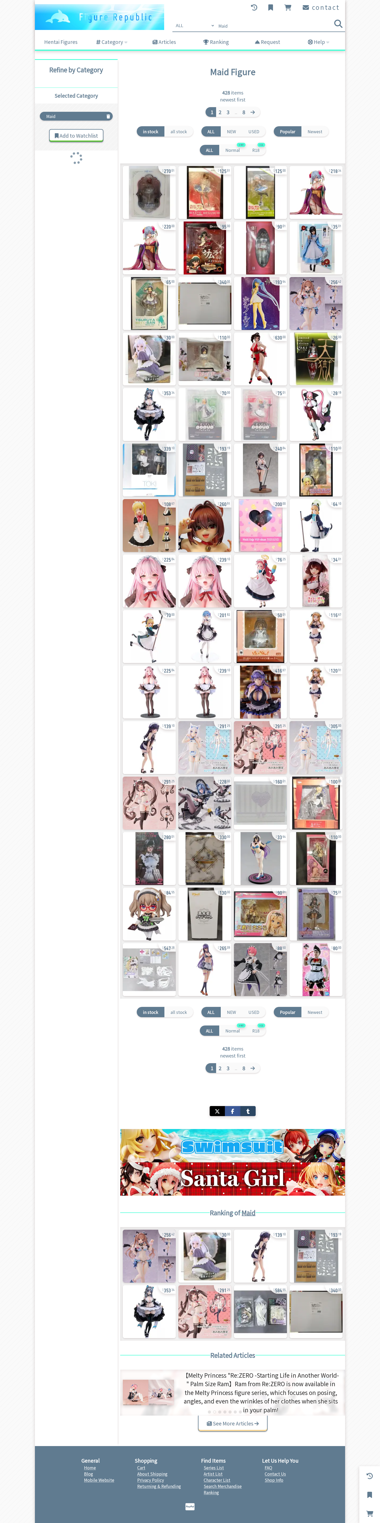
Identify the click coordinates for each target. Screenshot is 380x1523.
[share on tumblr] (248, 1111)
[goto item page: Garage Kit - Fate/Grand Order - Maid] (149, 969)
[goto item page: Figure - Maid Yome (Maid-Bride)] (316, 858)
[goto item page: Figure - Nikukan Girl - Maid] (204, 525)
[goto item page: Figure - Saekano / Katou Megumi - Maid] (204, 192)
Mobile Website (99, 1480)
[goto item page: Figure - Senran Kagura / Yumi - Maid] (149, 414)
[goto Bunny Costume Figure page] (232, 1179)
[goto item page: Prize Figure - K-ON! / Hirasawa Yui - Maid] (260, 636)
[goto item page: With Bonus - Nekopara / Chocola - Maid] (260, 747)
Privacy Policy (150, 1480)
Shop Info (274, 1480)
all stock (179, 131)
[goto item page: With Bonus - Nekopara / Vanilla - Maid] (204, 747)
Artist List (213, 1474)
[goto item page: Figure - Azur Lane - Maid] (204, 803)
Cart (141, 1467)
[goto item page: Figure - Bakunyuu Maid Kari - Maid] (260, 248)
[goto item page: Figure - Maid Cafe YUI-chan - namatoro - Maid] (260, 525)
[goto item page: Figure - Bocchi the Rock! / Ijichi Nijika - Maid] (149, 525)
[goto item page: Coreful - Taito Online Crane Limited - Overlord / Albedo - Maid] (260, 858)
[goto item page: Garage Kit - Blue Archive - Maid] (204, 470)
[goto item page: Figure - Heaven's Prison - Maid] (316, 359)
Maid (248, 1212)
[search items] (338, 24)
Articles (166, 41)
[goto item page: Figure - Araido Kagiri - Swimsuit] (204, 914)
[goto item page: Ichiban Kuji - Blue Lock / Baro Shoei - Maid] (316, 969)
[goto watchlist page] (271, 7)
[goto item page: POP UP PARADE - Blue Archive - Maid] (260, 581)
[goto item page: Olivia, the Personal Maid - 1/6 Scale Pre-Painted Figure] (260, 470)
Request (270, 41)
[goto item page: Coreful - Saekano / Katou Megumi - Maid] (316, 581)
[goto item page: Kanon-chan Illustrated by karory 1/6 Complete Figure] (316, 303)
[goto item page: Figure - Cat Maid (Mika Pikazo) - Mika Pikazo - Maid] (204, 359)
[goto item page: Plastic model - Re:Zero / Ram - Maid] (260, 969)
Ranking (219, 41)
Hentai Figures (61, 41)
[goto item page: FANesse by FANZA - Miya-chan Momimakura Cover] (260, 692)
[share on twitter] (217, 1111)
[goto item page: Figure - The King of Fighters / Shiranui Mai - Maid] (260, 359)
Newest (315, 131)
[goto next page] (254, 112)
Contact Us (275, 1474)
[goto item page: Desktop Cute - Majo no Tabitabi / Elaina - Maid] (149, 359)
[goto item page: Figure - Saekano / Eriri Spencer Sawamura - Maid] (260, 192)
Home (90, 1467)
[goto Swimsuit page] (232, 1145)
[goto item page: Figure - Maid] (149, 581)
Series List (214, 1467)
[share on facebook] (232, 1111)
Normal (234, 149)
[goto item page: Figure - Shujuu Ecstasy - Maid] (316, 192)
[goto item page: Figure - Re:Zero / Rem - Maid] (204, 636)
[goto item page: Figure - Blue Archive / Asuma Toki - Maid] (149, 470)
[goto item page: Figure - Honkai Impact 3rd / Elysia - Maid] (149, 192)
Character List (217, 1480)
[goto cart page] (288, 7)
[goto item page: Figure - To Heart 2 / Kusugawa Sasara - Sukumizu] (260, 914)
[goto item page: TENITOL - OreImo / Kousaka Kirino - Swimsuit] (316, 692)
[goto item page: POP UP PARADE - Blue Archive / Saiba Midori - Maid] (204, 414)
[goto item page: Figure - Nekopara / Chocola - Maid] (149, 803)
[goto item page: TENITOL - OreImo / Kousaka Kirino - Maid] (316, 636)
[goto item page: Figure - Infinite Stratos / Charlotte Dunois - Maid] (316, 470)
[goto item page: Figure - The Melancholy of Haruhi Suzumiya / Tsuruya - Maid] (149, 303)
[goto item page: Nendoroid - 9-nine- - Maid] (149, 914)
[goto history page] (254, 7)
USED (253, 131)
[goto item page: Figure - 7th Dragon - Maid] (204, 248)
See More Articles (233, 1423)
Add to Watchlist (78, 135)
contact (325, 7)
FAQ (268, 1467)
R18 (257, 149)
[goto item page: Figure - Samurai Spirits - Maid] (316, 414)
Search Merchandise (223, 1486)
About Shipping (152, 1474)
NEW (231, 131)
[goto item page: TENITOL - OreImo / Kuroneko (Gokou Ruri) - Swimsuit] (149, 747)
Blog (88, 1474)
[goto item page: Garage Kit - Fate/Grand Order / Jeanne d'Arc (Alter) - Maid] (260, 1311)
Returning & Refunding (159, 1486)
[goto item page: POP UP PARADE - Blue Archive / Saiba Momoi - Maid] (260, 414)
